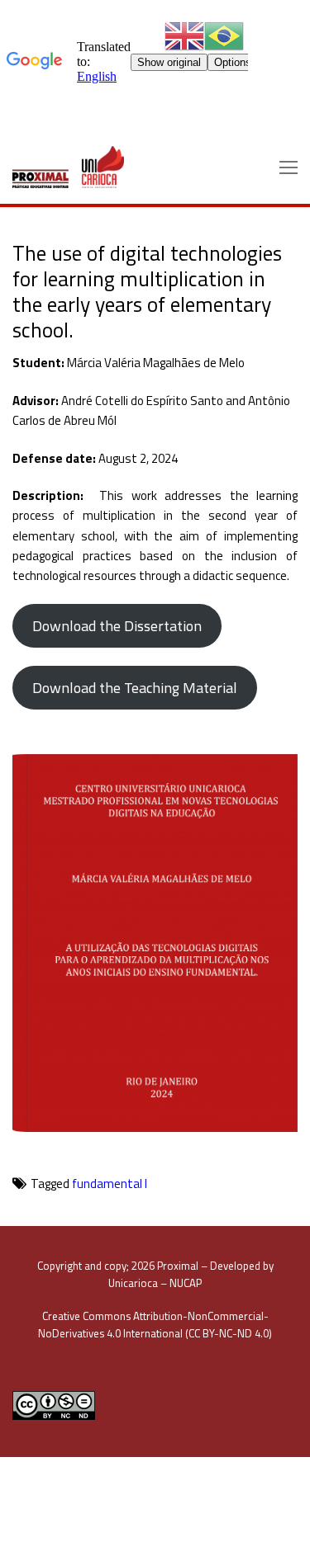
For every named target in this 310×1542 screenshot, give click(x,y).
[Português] (224, 35)
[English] (184, 35)
